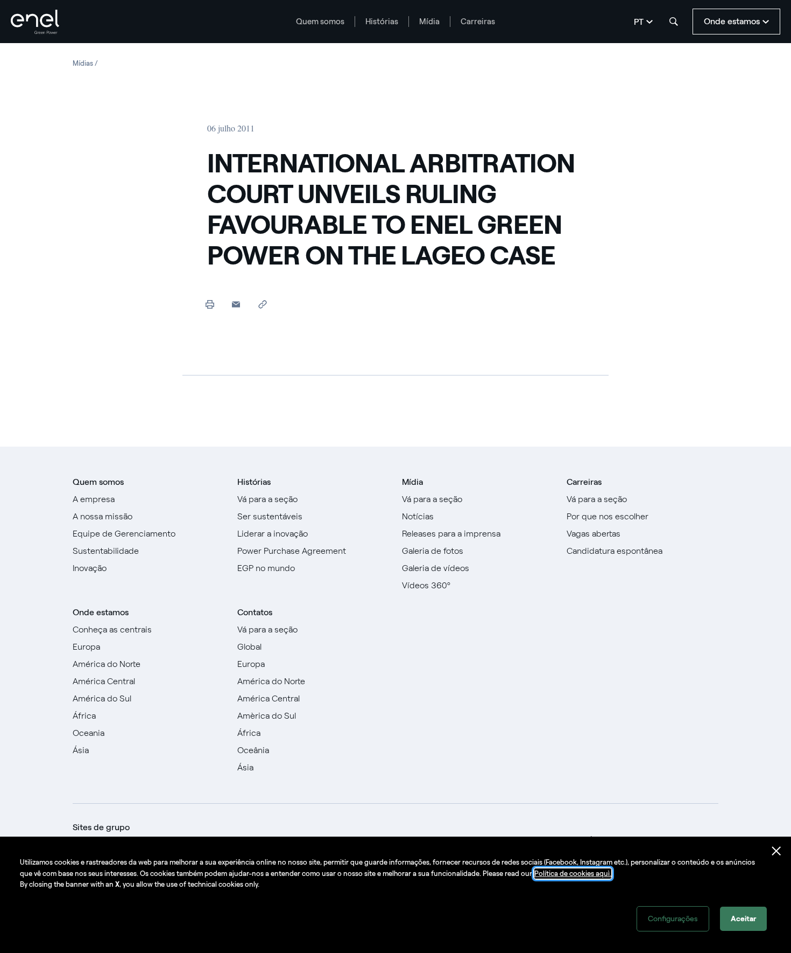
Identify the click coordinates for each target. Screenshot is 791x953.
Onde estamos (101, 612)
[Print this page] (209, 304)
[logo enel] (35, 22)
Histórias (381, 21)
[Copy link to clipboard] (262, 304)
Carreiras (478, 21)
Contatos (254, 612)
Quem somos (320, 21)
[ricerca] (674, 21)
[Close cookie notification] (776, 851)
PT (639, 22)
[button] (236, 304)
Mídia (429, 21)
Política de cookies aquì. (572, 873)
